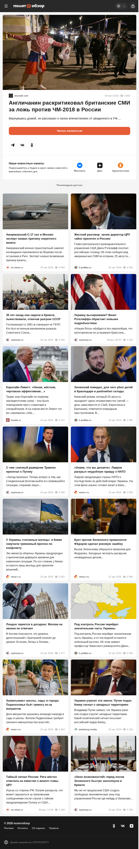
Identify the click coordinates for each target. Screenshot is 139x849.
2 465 (130, 653)
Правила (54, 828)
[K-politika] (76, 268)
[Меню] (6, 6)
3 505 (62, 339)
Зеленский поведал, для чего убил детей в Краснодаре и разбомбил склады (103, 389)
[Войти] (133, 6)
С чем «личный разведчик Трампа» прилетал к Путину (31, 469)
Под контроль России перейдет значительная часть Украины (96, 626)
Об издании (38, 828)
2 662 (62, 577)
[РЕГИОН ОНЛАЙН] (76, 492)
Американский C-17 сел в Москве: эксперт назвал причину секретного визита (31, 238)
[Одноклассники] (114, 826)
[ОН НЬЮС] (8, 268)
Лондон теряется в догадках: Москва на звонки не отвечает (34, 626)
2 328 (62, 810)
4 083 (62, 267)
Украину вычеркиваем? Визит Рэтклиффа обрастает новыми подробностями (96, 319)
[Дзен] (131, 826)
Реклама (9, 828)
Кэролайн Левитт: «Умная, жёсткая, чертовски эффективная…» (31, 389)
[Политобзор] (29, 6)
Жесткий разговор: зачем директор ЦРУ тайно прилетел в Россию (102, 236)
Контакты (23, 828)
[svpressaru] (8, 340)
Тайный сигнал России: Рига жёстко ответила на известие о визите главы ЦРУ (32, 781)
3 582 (130, 267)
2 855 (130, 492)
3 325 (130, 339)
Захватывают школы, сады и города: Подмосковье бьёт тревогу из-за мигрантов (32, 704)
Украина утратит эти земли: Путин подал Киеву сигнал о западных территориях (103, 702)
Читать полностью (69, 130)
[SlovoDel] (10, 95)
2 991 (130, 420)
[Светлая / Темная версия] (121, 6)
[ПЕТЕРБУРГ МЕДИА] (76, 729)
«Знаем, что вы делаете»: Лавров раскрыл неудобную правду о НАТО (99, 469)
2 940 (62, 492)
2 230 (130, 810)
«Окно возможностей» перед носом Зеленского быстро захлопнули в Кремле (99, 781)
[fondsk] (8, 420)
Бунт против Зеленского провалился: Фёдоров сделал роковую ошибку (100, 542)
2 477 (62, 653)
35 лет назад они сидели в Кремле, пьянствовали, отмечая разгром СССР (33, 317)
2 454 (62, 729)
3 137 (62, 420)
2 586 (130, 577)
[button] (13, 145)
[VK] (122, 826)
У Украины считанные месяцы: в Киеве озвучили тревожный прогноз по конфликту (34, 544)
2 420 (130, 729)
